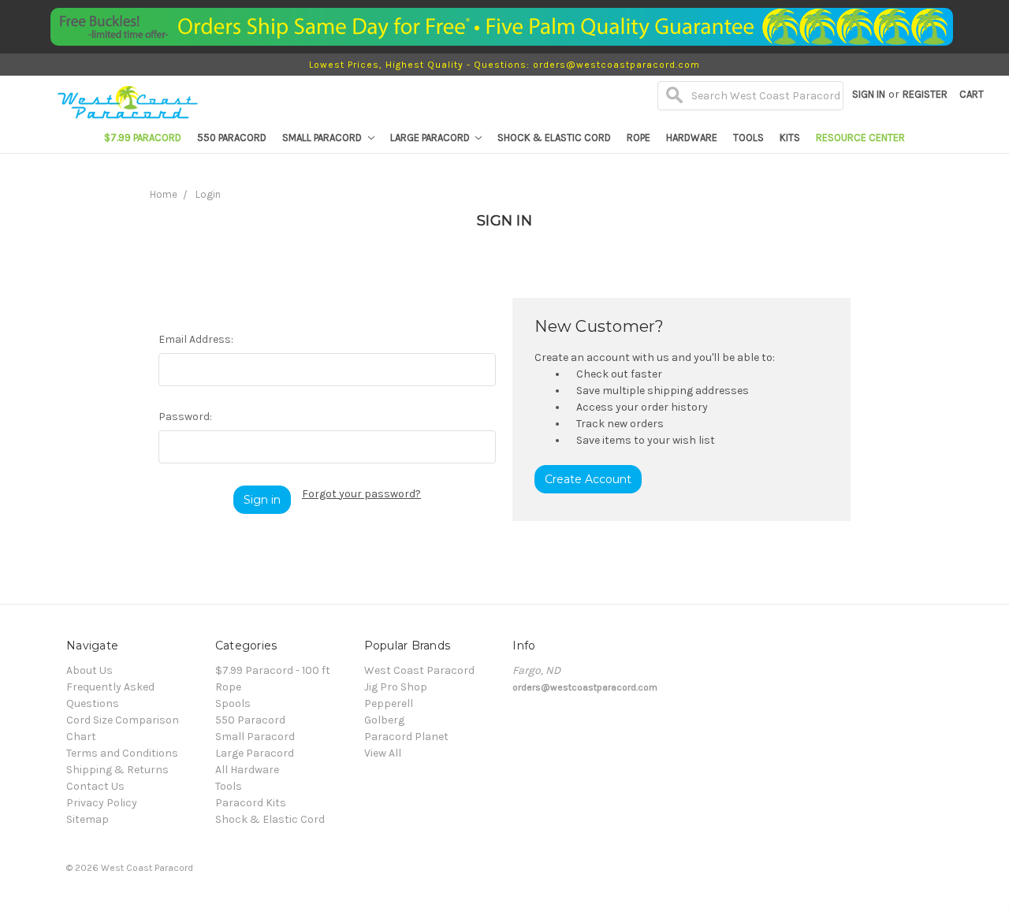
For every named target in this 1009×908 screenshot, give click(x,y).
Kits (790, 137)
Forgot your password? (361, 494)
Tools (748, 137)
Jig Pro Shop (395, 687)
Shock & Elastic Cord (554, 137)
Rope (638, 137)
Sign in (868, 94)
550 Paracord (231, 137)
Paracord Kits (250, 802)
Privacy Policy (101, 802)
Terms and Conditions (122, 753)
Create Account (588, 479)
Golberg (384, 720)
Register (925, 94)
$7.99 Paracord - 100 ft (272, 670)
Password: (185, 416)
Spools (233, 703)
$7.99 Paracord (142, 137)
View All (382, 753)
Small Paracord (323, 137)
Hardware (691, 137)
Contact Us (95, 786)
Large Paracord (431, 137)
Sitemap (87, 819)
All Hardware (247, 769)
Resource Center (860, 137)
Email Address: (195, 339)
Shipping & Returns (117, 769)
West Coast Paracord (419, 670)
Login (208, 194)
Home (163, 194)
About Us (89, 670)
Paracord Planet (406, 736)
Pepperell (388, 703)
